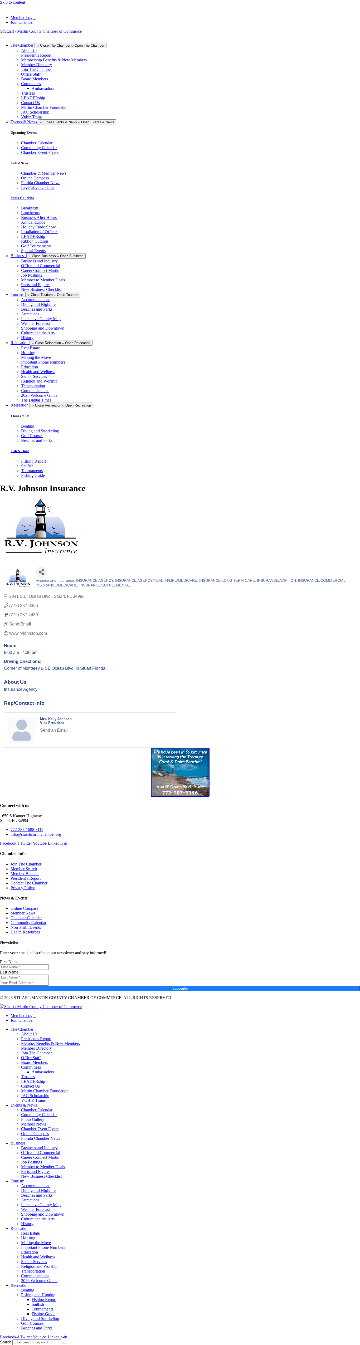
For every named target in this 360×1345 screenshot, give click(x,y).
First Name (9, 962)
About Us (29, 50)
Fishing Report (44, 1299)
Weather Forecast (35, 323)
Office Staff (31, 74)
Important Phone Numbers (43, 362)
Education (29, 367)
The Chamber (22, 1029)
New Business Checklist (41, 289)
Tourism (17, 1181)
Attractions (30, 314)
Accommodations (35, 299)
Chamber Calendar (36, 1110)
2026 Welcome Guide (39, 395)
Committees (31, 83)
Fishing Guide (43, 1314)
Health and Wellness (38, 371)
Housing (28, 352)
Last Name (9, 972)
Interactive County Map (41, 318)
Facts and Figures (35, 284)
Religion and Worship (39, 381)
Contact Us (30, 102)
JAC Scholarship (35, 112)
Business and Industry (39, 261)
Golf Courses (32, 1323)
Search (5, 1342)
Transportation (33, 386)
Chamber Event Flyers (40, 1129)
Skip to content (12, 2)
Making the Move (36, 357)
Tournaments (42, 1309)
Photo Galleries (22, 198)
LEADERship (33, 98)
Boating (27, 1290)
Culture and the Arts (38, 333)
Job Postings (31, 275)
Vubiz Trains (31, 117)
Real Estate (30, 348)
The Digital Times (36, 400)
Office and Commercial (40, 265)
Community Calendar (39, 1114)
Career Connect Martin (40, 270)
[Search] (64, 1343)
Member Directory (36, 64)
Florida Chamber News (40, 1138)
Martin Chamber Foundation (45, 107)
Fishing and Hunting (38, 1295)
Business (18, 1143)
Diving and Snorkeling (40, 1318)
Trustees (28, 93)
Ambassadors (43, 88)
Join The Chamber (36, 69)
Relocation (19, 1228)
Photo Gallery (32, 1119)
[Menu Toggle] (2, 37)
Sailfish (38, 1304)
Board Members (34, 79)
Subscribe (180, 988)
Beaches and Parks (36, 309)
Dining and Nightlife (38, 304)
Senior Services (34, 376)
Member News (33, 1124)
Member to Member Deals (43, 280)
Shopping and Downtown (42, 328)
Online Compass (35, 1133)
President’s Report (36, 55)
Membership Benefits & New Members (54, 60)
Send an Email (54, 730)
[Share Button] (41, 572)
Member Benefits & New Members (50, 1043)
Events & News (24, 1105)
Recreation (19, 1285)
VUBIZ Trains (33, 1100)
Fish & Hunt (20, 451)
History (27, 337)
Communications (35, 390)
